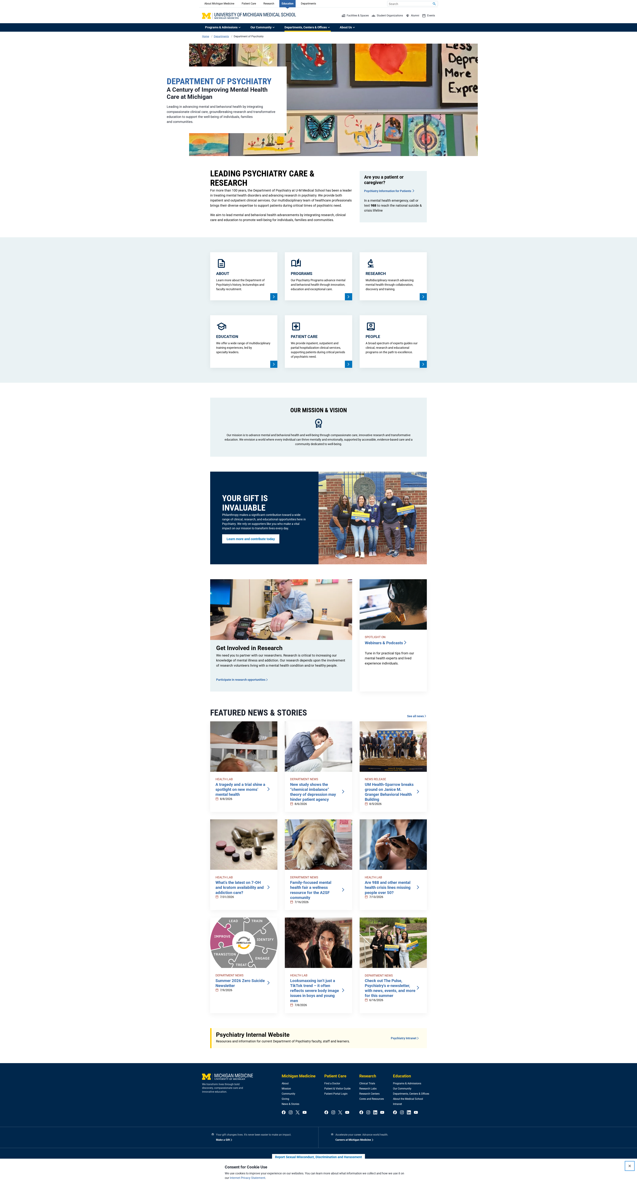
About (285, 1083)
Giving (285, 1098)
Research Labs (368, 1088)
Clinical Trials (367, 1083)
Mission (286, 1088)
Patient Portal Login (336, 1093)
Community (288, 1093)
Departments (308, 3)
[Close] (629, 1166)
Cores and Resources (371, 1098)
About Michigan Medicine (219, 3)
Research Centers (369, 1093)
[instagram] (291, 1112)
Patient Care (249, 3)
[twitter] (298, 1112)
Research (268, 3)
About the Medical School (408, 1098)
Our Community (402, 1088)
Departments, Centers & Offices (411, 1093)
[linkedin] (375, 1112)
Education (287, 3)
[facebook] (284, 1112)
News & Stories (290, 1104)
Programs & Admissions (407, 1083)
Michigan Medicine (299, 1076)
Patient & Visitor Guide (337, 1088)
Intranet (397, 1104)
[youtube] (305, 1112)
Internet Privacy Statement (247, 1178)
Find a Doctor (332, 1083)
